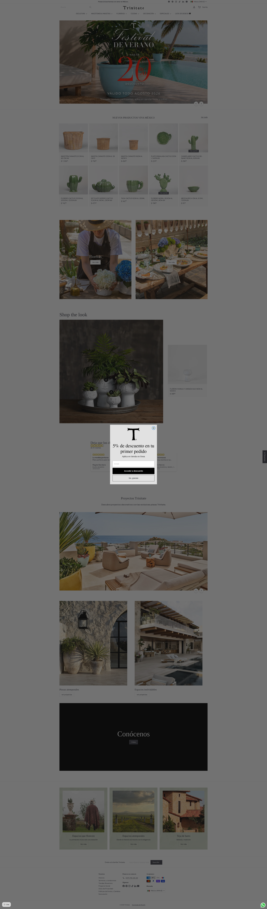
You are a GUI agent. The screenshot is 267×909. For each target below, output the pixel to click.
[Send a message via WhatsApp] (263, 905)
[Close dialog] (153, 428)
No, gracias (133, 478)
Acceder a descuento (133, 471)
